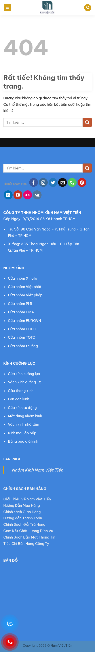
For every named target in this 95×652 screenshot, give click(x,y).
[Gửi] (87, 122)
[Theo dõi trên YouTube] (17, 194)
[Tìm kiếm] (87, 7)
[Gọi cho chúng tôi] (72, 182)
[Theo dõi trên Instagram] (43, 182)
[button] (7, 7)
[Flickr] (27, 194)
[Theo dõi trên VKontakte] (37, 194)
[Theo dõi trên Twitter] (53, 182)
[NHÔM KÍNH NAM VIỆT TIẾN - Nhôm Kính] (47, 7)
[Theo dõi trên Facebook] (33, 182)
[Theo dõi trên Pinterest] (82, 182)
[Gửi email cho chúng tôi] (62, 182)
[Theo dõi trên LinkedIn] (8, 194)
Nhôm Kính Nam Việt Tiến (37, 470)
